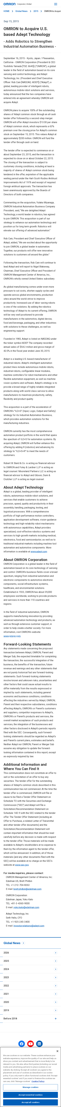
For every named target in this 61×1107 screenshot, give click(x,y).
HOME (6, 11)
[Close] (57, 1051)
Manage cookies (30, 1087)
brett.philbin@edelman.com (27, 889)
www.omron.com (12, 636)
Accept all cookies (30, 1102)
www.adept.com (39, 551)
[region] (30, 1077)
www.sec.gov (22, 865)
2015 (35, 11)
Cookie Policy (38, 1081)
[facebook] (21, 1044)
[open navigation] (56, 4)
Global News (21, 11)
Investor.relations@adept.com (28, 925)
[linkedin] (39, 1044)
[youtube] (30, 1044)
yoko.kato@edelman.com (26, 907)
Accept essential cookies (30, 1095)
